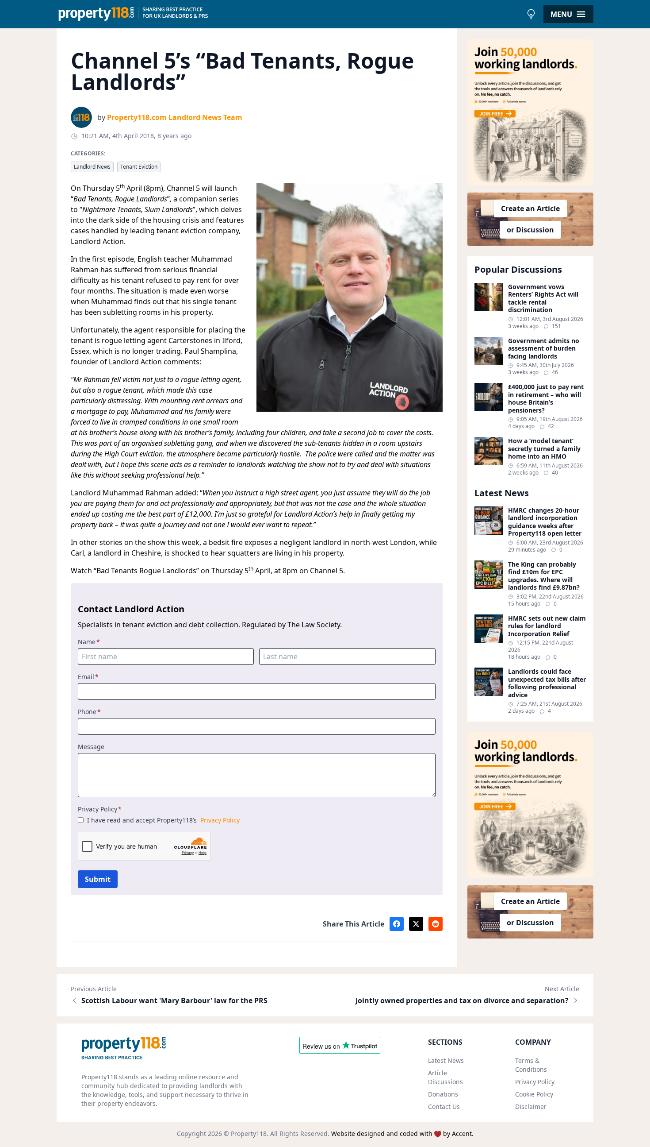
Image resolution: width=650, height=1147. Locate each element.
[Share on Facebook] (397, 924)
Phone (89, 711)
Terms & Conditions (531, 1065)
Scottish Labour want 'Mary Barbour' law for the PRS (174, 1000)
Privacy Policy (100, 809)
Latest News (446, 1060)
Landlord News (92, 166)
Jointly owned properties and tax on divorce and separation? (462, 1000)
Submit (98, 879)
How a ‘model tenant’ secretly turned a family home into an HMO (544, 448)
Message (91, 746)
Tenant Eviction (138, 166)
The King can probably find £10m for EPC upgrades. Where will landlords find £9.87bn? (544, 575)
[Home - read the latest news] (289, 14)
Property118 (249, 1133)
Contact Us (444, 1106)
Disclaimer (531, 1106)
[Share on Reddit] (435, 924)
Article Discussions (445, 1077)
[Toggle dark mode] (531, 14)
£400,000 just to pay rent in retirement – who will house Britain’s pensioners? (546, 398)
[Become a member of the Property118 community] (530, 112)
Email (88, 676)
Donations (443, 1094)
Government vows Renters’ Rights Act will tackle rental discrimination (543, 298)
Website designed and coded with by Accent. (402, 1133)
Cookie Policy (534, 1094)
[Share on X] (416, 924)
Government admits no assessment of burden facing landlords (543, 348)
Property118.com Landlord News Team (174, 117)
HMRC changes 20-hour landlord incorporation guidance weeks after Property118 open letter (544, 521)
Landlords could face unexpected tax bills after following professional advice (547, 683)
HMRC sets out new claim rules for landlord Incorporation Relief (547, 626)
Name (89, 641)
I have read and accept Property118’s (163, 820)
